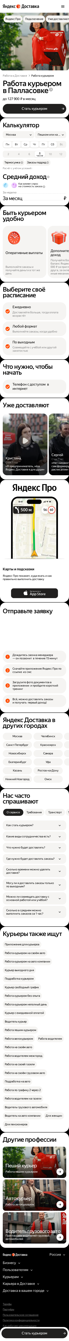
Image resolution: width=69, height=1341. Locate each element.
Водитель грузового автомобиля (26, 1107)
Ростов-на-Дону (48, 770)
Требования (34, 812)
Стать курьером (34, 108)
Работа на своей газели (20, 1064)
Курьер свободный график (22, 987)
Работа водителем (50, 1038)
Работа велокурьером (19, 1038)
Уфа (48, 762)
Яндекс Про (13, 19)
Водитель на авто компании (22, 1115)
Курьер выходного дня (19, 970)
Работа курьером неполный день (26, 1004)
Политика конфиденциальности (21, 1320)
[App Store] (34, 593)
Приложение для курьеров (22, 944)
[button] (34, 825)
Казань (17, 770)
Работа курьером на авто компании (27, 961)
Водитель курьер (16, 1021)
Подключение (34, 19)
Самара (48, 753)
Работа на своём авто (18, 1047)
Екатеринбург (17, 762)
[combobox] (17, 134)
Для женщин (54, 1115)
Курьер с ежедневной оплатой (24, 1013)
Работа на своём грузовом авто (25, 1073)
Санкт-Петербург (17, 745)
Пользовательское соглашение (20, 1315)
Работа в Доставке (15, 75)
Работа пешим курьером (20, 1030)
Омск (48, 779)
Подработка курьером (19, 978)
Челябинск (48, 736)
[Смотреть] (25, 444)
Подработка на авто (17, 1081)
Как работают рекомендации (19, 1325)
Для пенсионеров (16, 1124)
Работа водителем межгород (23, 1056)
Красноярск (48, 745)
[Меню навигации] (62, 6)
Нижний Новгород (17, 779)
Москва (17, 736)
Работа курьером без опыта (22, 995)
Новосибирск (17, 753)
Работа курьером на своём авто (25, 953)
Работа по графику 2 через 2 (23, 1090)
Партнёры (8, 1309)
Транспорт (55, 812)
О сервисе (13, 812)
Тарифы (7, 1304)
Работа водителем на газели (23, 1098)
